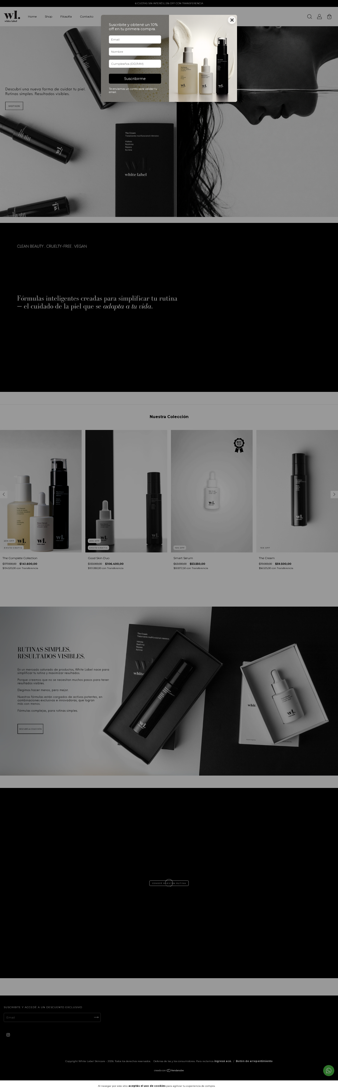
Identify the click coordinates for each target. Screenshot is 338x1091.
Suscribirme (135, 78)
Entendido (229, 1086)
